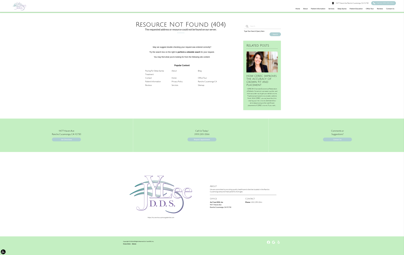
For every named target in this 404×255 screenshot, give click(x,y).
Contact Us (337, 139)
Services (175, 85)
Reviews (148, 85)
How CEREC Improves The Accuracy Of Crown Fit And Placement (261, 80)
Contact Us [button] (390, 9)
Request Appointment (202, 139)
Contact (148, 78)
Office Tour (202, 78)
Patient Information (153, 81)
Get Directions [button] (66, 139)
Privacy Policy (177, 81)
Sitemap (201, 85)
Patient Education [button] (356, 9)
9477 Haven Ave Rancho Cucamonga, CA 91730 (352, 3)
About (174, 71)
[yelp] (278, 243)
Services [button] (331, 9)
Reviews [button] (380, 9)
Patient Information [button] (318, 9)
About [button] (305, 9)
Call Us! (385, 3)
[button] (3, 251)
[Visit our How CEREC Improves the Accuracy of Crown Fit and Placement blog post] (262, 73)
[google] (273, 243)
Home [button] (298, 9)
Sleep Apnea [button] (342, 9)
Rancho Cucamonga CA (207, 81)
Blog (200, 71)
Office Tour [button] (370, 9)
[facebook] (268, 243)
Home (174, 78)
